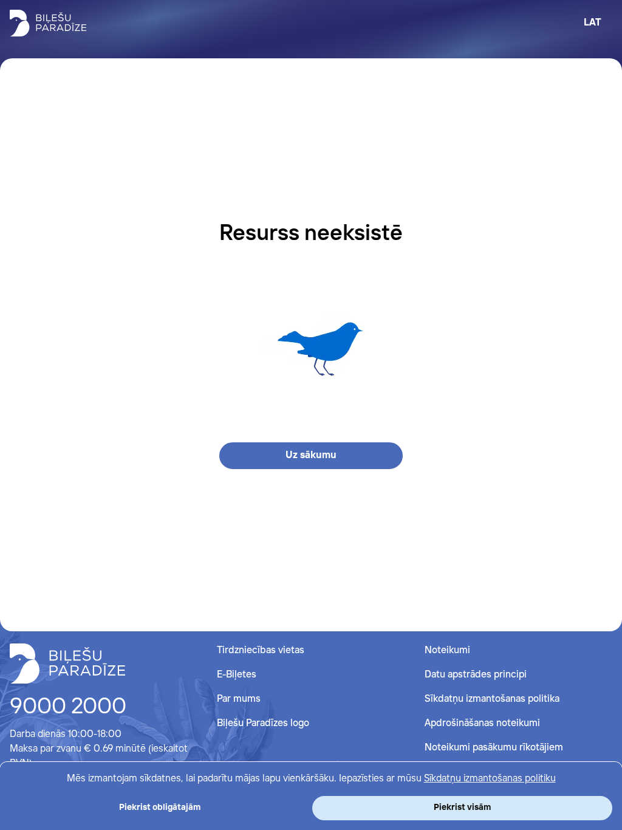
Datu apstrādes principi (476, 674)
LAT (592, 22)
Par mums (239, 699)
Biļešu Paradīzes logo (263, 723)
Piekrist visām (462, 807)
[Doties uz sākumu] (67, 663)
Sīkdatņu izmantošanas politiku (490, 778)
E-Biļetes (236, 674)
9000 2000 (68, 707)
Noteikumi (447, 650)
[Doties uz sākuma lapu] (48, 23)
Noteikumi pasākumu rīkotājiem (494, 747)
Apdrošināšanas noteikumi (482, 723)
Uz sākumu (311, 455)
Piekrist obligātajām (159, 807)
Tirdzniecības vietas (260, 650)
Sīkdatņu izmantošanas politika (492, 699)
